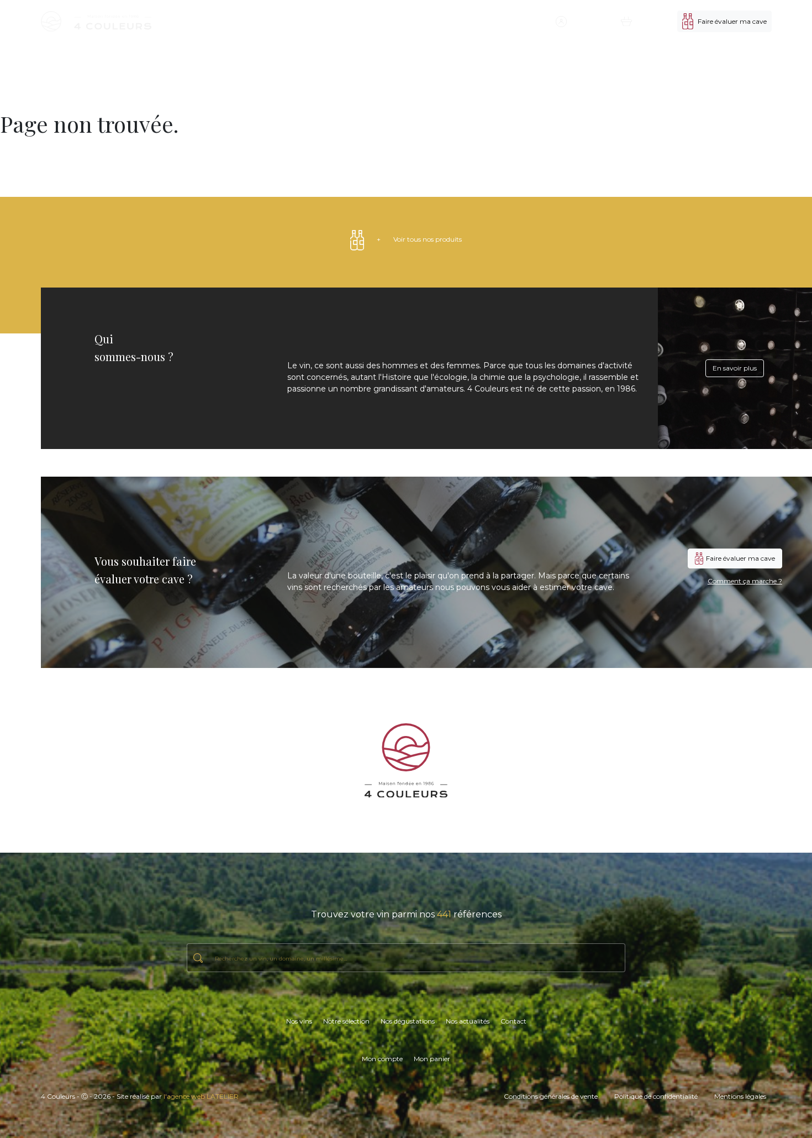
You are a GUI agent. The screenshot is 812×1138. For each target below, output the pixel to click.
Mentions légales (740, 1096)
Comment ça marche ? (745, 581)
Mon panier (432, 1059)
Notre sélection (382, 21)
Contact (533, 21)
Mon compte (382, 1059)
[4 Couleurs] (96, 21)
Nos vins (341, 21)
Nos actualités (492, 21)
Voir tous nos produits (419, 239)
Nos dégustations (438, 21)
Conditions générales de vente (551, 1096)
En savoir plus (735, 368)
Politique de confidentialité (656, 1096)
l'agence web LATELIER (201, 1096)
